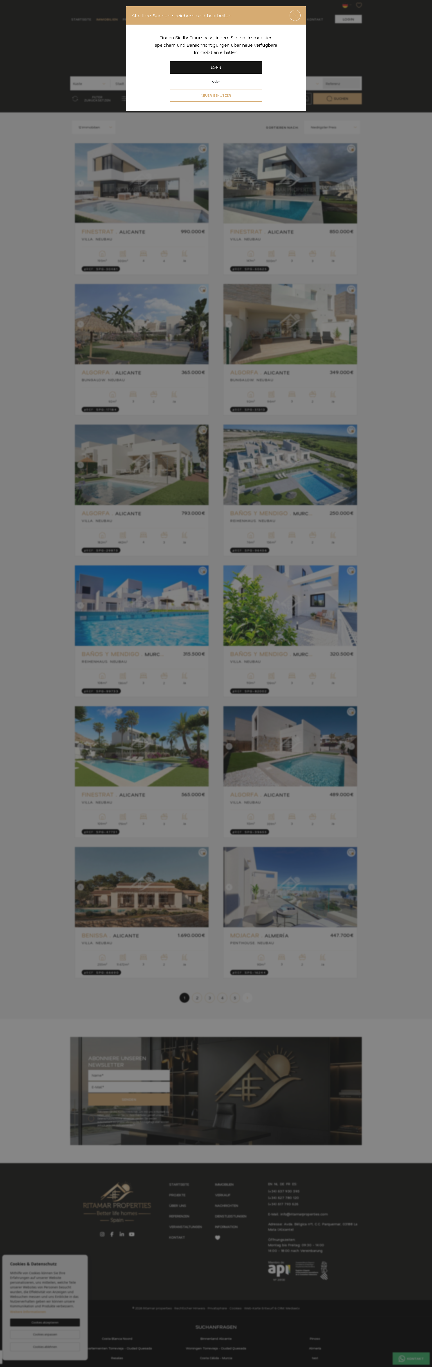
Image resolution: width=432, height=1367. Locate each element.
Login (216, 67)
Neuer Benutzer (216, 95)
